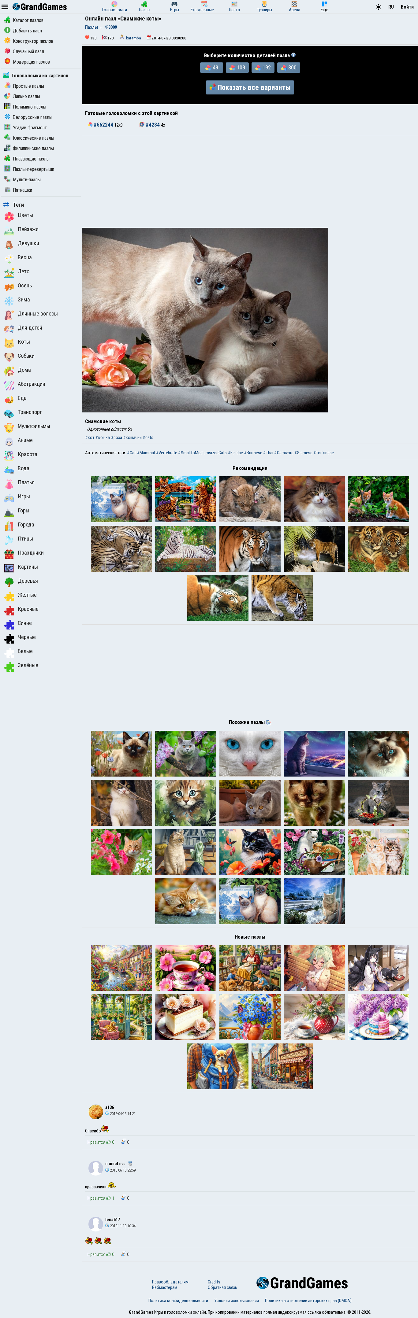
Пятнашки (22, 190)
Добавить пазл (27, 31)
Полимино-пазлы (29, 107)
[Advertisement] (250, 182)
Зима (24, 299)
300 (292, 67)
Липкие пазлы (26, 96)
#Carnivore (283, 453)
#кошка (102, 437)
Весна (25, 257)
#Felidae (235, 453)
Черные (27, 637)
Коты (24, 341)
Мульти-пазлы (27, 180)
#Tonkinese (323, 453)
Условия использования (236, 1300)
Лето (23, 271)
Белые (25, 651)
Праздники (31, 552)
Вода (23, 468)
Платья (26, 482)
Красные (28, 609)
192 (267, 67)
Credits (214, 1282)
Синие (25, 623)
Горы (23, 510)
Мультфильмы (34, 426)
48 (215, 67)
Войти (407, 7)
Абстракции (31, 384)
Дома (24, 370)
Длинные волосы (38, 313)
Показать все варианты (254, 87)
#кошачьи (132, 437)
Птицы (25, 538)
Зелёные (28, 665)
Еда (22, 398)
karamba (133, 38)
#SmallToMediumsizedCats (202, 453)
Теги (18, 204)
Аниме (25, 440)
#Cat (131, 453)
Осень (25, 285)
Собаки (26, 356)
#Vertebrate (166, 453)
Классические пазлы (33, 138)
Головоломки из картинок (40, 76)
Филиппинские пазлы (33, 148)
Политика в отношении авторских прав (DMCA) (308, 1300)
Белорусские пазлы (32, 117)
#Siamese (303, 453)
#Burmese (253, 453)
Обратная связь (222, 1287)
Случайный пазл (28, 51)
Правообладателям (170, 1282)
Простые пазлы (28, 86)
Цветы (25, 215)
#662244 (103, 125)
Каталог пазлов (28, 20)
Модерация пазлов (31, 62)
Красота (27, 454)
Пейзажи (28, 229)
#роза (116, 437)
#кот (90, 437)
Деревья (28, 581)
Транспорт (30, 412)
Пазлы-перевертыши (33, 169)
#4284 (152, 125)
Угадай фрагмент (30, 128)
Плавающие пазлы (31, 159)
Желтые (27, 595)
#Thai (268, 453)
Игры (24, 496)
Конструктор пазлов (33, 41)
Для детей (30, 327)
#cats (148, 437)
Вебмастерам (164, 1287)
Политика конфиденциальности (178, 1300)
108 (241, 67)
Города (26, 524)
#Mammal (146, 453)
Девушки (28, 243)
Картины (28, 566)
